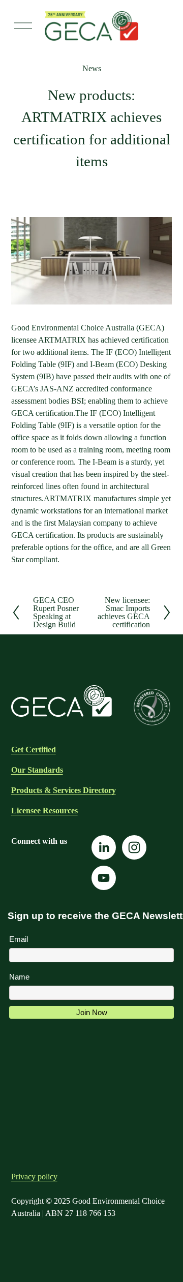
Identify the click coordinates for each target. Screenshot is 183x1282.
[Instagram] (134, 847)
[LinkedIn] (104, 847)
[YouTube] (104, 878)
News (91, 68)
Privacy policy (34, 1176)
